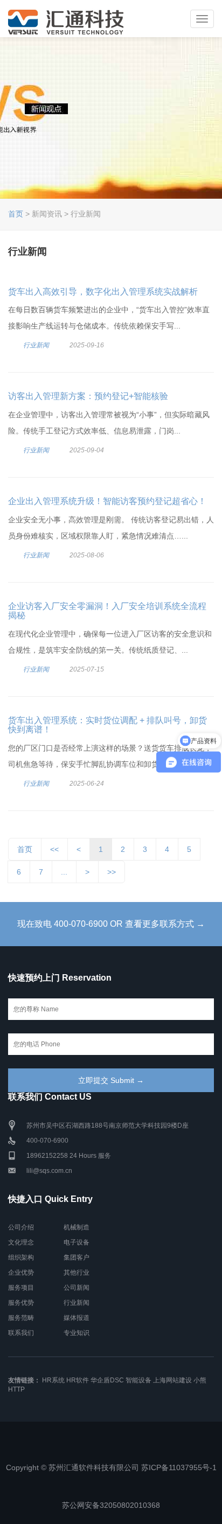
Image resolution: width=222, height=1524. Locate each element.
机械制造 (76, 1227)
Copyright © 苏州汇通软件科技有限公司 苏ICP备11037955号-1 (111, 1467)
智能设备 (138, 1380)
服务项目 (21, 1287)
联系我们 (21, 1333)
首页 (15, 213)
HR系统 (53, 1380)
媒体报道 (76, 1318)
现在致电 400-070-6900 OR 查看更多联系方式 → (111, 923)
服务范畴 (21, 1318)
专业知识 (76, 1333)
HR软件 (77, 1380)
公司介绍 (21, 1227)
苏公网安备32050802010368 (111, 1505)
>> (111, 872)
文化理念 (21, 1242)
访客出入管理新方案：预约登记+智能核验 (88, 396)
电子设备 (76, 1242)
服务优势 (21, 1302)
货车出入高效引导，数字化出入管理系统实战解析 (103, 291)
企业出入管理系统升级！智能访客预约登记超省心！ (107, 501)
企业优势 (21, 1272)
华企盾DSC (107, 1380)
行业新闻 (36, 345)
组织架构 (21, 1257)
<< (54, 849)
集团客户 (76, 1257)
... (64, 872)
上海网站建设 (172, 1380)
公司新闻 (76, 1287)
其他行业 (76, 1272)
